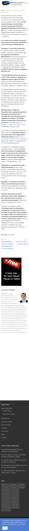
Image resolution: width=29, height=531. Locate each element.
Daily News (5, 12)
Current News (7, 411)
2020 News (15, 492)
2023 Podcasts (6, 502)
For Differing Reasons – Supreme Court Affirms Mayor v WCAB (13, 471)
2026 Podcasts (6, 510)
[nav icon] (27, 3)
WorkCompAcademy (7, 10)
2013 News (5, 484)
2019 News (15, 489)
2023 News (11, 235)
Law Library (4, 431)
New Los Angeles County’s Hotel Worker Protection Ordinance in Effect (13, 456)
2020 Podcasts (6, 494)
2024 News (15, 502)
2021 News (15, 494)
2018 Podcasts (6, 489)
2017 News (13, 487)
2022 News (15, 497)
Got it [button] (4, 528)
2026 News (15, 507)
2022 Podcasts (6, 499)
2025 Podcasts (6, 507)
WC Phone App (5, 425)
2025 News (15, 505)
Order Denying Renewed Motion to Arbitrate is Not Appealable (11, 450)
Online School (5, 418)
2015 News (21, 484)
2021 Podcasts (6, 497)
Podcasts (4, 428)
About (3, 434)
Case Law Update (6, 421)
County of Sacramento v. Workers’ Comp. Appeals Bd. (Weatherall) (14, 139)
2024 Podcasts (6, 505)
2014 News (13, 484)
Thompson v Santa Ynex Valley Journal (13, 124)
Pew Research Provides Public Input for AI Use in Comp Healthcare (14, 466)
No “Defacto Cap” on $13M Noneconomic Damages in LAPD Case (14, 461)
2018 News (21, 487)
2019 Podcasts (6, 492)
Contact (3, 437)
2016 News (5, 487)
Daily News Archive (9, 414)
